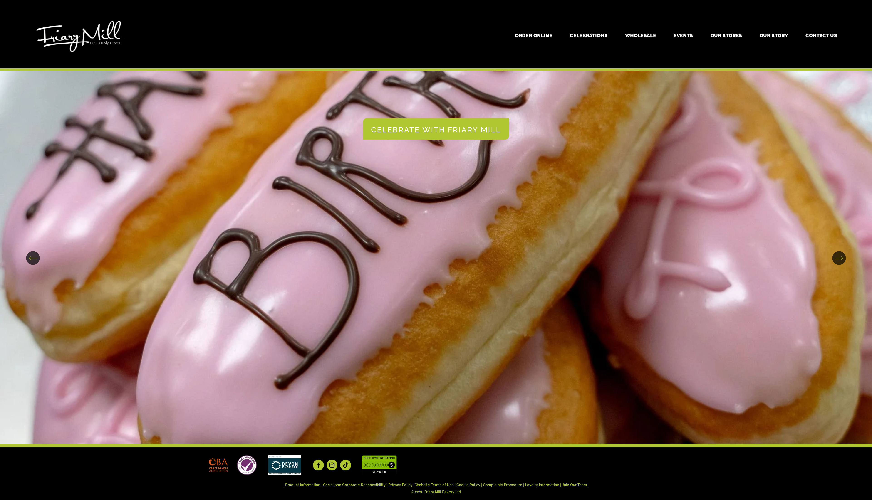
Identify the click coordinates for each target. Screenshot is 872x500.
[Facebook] (318, 465)
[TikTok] (345, 465)
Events (683, 35)
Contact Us (821, 35)
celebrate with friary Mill (436, 129)
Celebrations (589, 35)
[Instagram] (332, 465)
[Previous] (33, 258)
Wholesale (640, 35)
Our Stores (726, 35)
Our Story (774, 35)
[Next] (839, 258)
